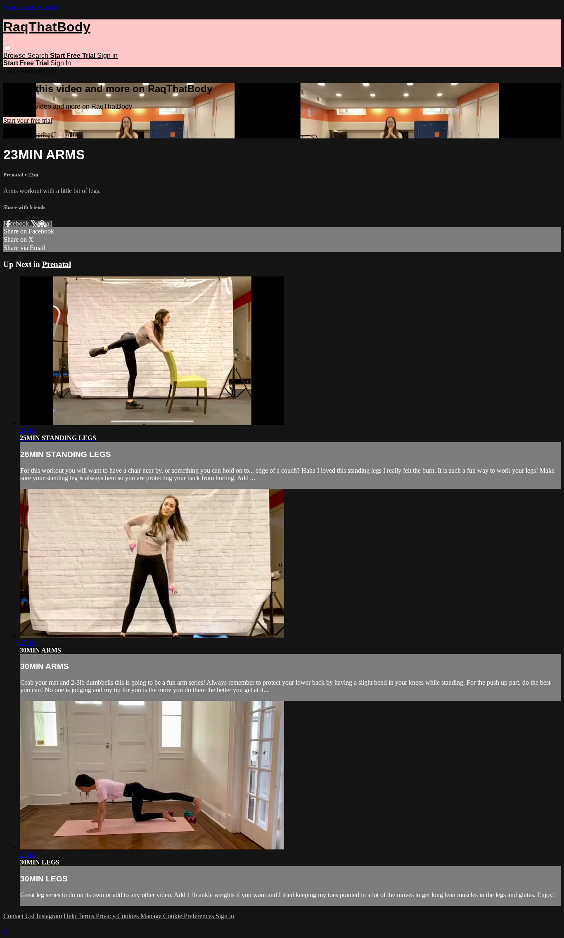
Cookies (128, 915)
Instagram (49, 915)
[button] (7, 47)
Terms (87, 915)
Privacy (106, 915)
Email (44, 223)
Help (71, 915)
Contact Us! (19, 915)
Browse (15, 55)
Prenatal (14, 174)
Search (38, 55)
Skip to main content (30, 6)
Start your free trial (27, 120)
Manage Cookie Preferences (178, 915)
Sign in (107, 55)
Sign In (60, 63)
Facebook (17, 223)
